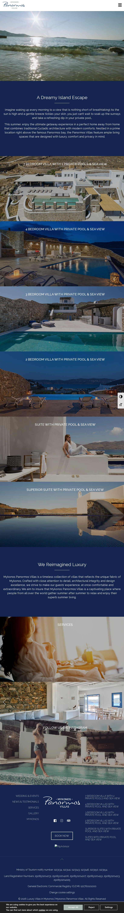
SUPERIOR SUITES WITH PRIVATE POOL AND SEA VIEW (103, 830)
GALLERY (33, 813)
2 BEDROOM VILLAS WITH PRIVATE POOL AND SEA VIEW (102, 822)
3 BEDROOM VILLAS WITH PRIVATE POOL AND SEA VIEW (102, 813)
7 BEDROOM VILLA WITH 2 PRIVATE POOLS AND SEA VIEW (102, 797)
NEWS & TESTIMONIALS (25, 801)
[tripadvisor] (68, 822)
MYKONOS (33, 819)
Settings (109, 907)
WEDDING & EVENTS (27, 796)
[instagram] (61, 822)
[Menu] (120, 6)
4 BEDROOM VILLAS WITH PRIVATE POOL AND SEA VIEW (102, 805)
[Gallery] (62, 701)
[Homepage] (13, 8)
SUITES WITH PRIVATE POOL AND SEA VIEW (100, 838)
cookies (42, 910)
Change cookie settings (62, 892)
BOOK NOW (62, 835)
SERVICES (33, 807)
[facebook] (55, 821)
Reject (91, 907)
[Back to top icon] (62, 863)
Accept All (73, 907)
